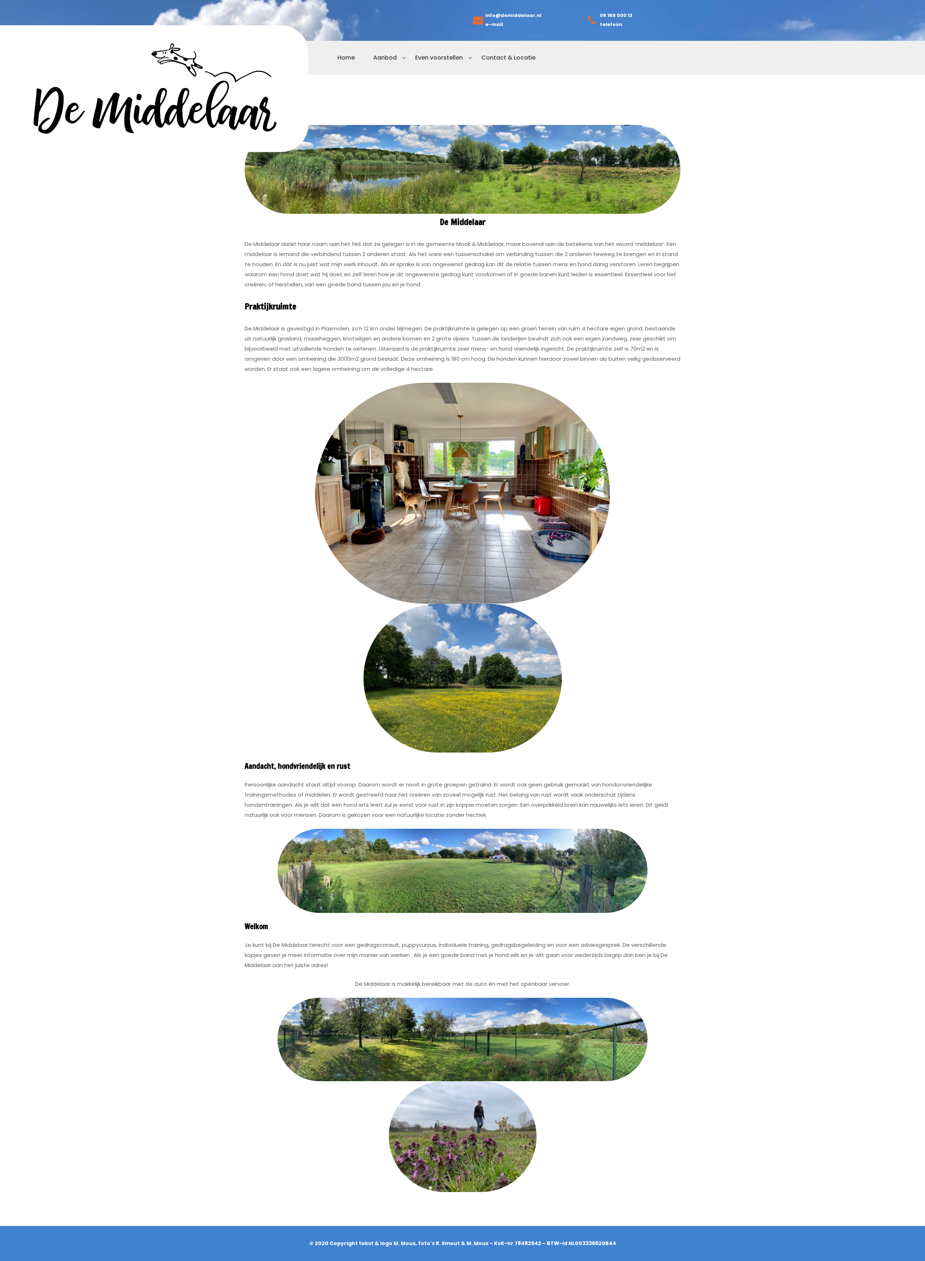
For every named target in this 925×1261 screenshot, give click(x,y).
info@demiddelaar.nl (513, 15)
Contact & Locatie (508, 57)
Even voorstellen (439, 57)
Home (346, 57)
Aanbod (385, 57)
